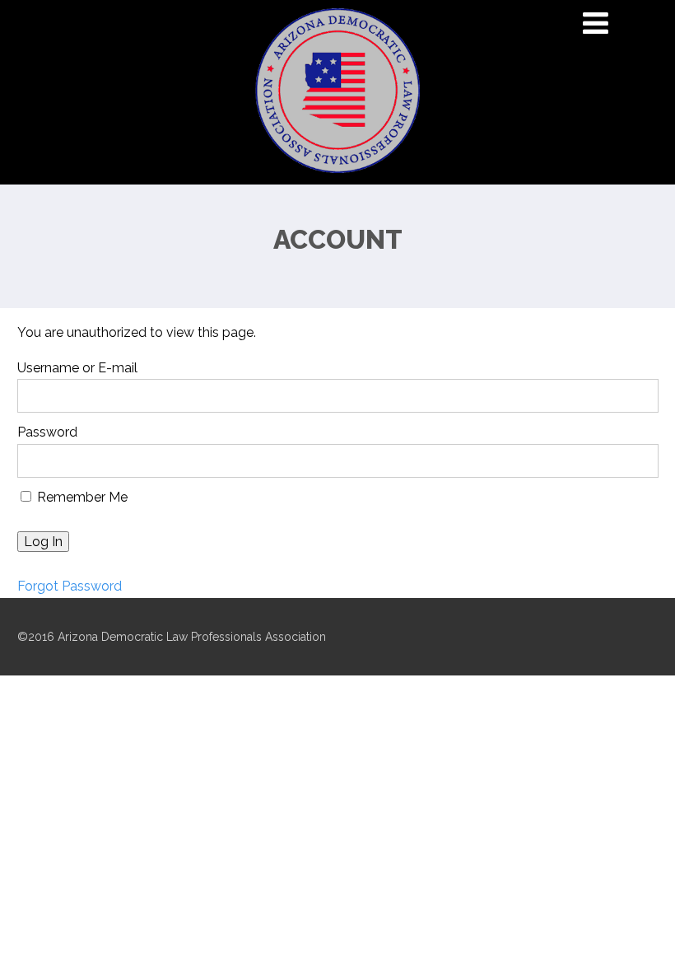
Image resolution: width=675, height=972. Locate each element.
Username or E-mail (77, 368)
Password (47, 432)
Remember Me (81, 497)
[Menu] (595, 23)
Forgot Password (69, 586)
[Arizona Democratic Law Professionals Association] (337, 177)
